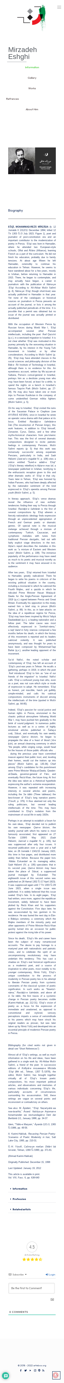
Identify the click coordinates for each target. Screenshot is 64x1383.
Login (52, 1274)
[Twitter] (25, 1370)
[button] (32, 1189)
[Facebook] (21, 1370)
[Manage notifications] (55, 1375)
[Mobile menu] (59, 7)
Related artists (22, 1209)
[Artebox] (32, 19)
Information (20, 1188)
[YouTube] (30, 1370)
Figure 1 (39, 233)
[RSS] (43, 1370)
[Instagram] (35, 1370)
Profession (19, 1199)
